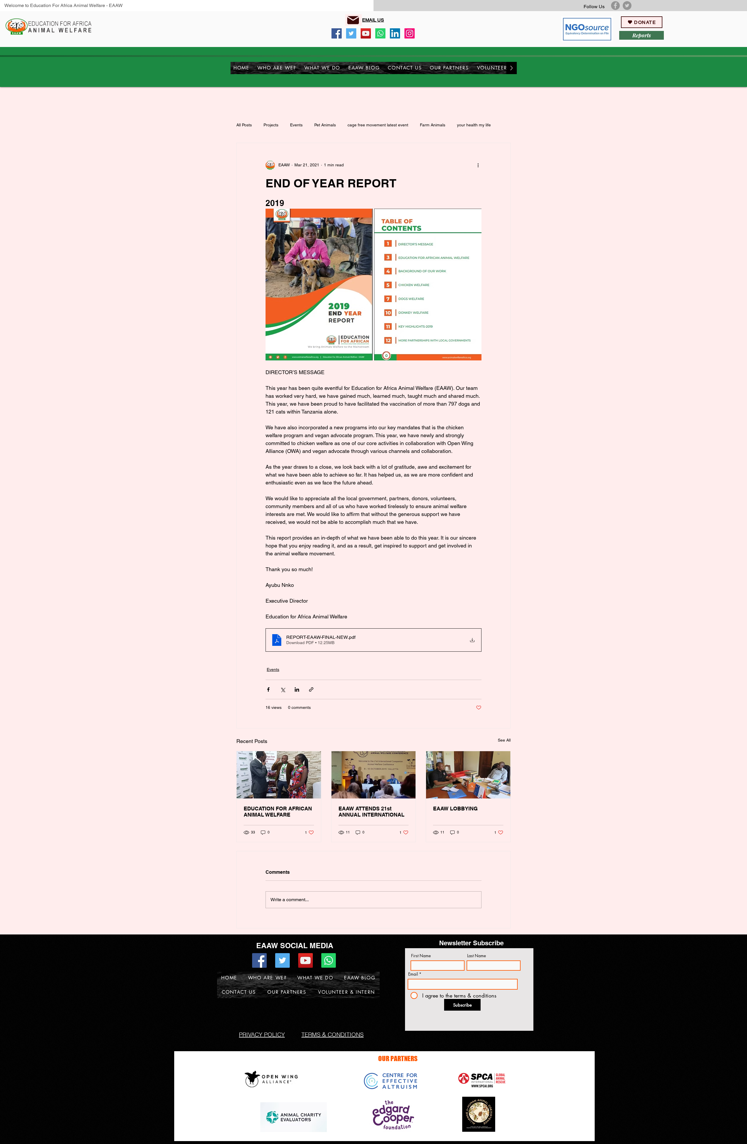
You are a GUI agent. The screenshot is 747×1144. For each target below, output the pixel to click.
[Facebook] (615, 5)
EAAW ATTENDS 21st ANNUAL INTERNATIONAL (371, 811)
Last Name (476, 956)
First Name (421, 956)
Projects (270, 125)
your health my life (474, 125)
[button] (276, 68)
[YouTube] (366, 33)
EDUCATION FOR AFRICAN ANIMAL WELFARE (278, 811)
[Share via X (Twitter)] (282, 689)
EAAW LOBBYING (455, 808)
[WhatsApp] (380, 33)
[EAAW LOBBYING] (468, 774)
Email (413, 974)
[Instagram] (409, 33)
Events (296, 125)
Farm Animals (432, 125)
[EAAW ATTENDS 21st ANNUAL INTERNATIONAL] (373, 774)
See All (504, 740)
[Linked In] (395, 33)
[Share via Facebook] (268, 689)
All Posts (244, 125)
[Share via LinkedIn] (297, 689)
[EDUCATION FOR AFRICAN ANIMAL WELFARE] (279, 774)
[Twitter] (627, 5)
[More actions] (477, 165)
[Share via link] (311, 689)
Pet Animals (325, 125)
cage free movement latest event (378, 125)
